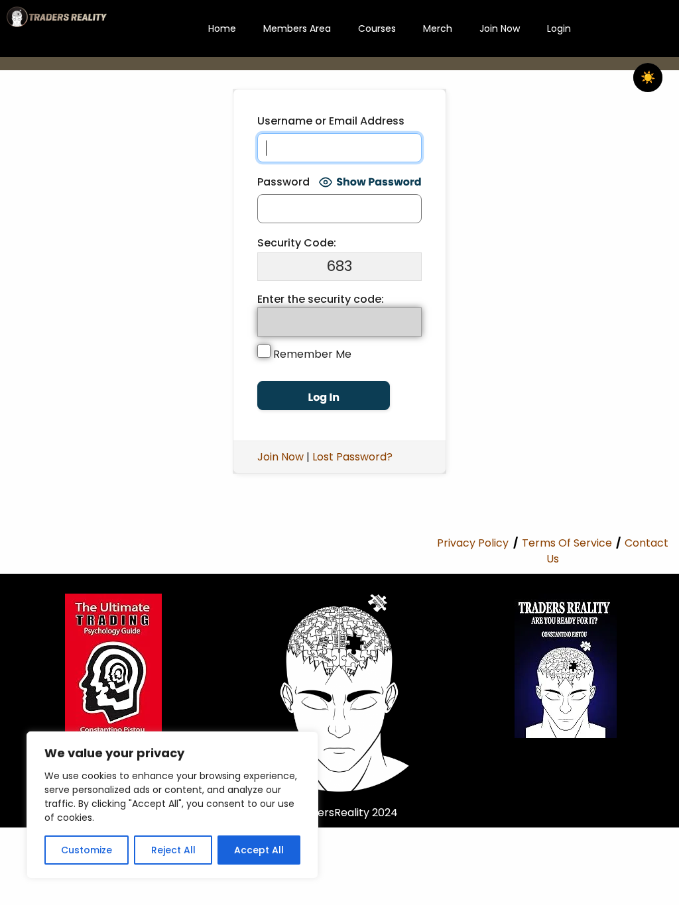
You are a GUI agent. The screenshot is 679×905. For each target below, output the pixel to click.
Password (283, 181)
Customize (86, 850)
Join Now (499, 28)
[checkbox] (647, 77)
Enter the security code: (320, 299)
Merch (437, 28)
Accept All (259, 850)
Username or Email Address (330, 121)
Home (222, 28)
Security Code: (296, 242)
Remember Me (311, 354)
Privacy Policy (473, 543)
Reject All (173, 850)
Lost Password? (352, 456)
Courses (377, 28)
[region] (172, 804)
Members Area (297, 28)
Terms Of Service (567, 543)
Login (559, 28)
